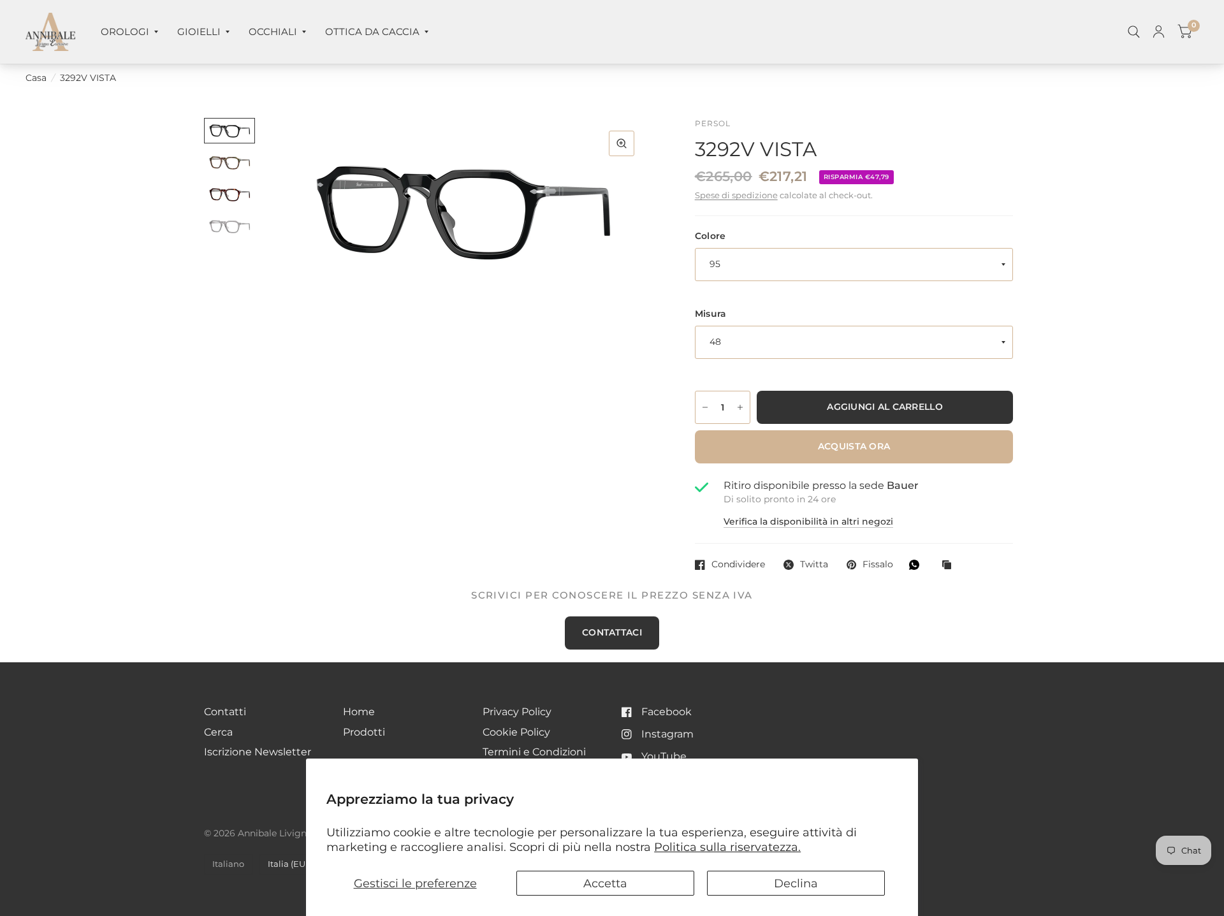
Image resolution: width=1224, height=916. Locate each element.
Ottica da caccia (372, 31)
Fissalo (878, 564)
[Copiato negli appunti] (950, 566)
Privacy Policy (517, 712)
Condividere (738, 564)
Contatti (225, 712)
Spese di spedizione (736, 195)
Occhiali (273, 31)
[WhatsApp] (917, 565)
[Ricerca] (1133, 32)
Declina (796, 883)
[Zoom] (621, 143)
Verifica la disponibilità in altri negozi (808, 522)
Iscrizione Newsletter (257, 752)
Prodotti (364, 732)
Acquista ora (854, 446)
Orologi (125, 31)
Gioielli (199, 31)
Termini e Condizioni (534, 752)
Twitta (814, 564)
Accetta (605, 883)
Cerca (218, 732)
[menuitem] (129, 32)
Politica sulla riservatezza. (727, 847)
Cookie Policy (516, 732)
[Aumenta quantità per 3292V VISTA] (740, 407)
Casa (36, 78)
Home (359, 712)
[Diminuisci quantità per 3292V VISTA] (705, 407)
